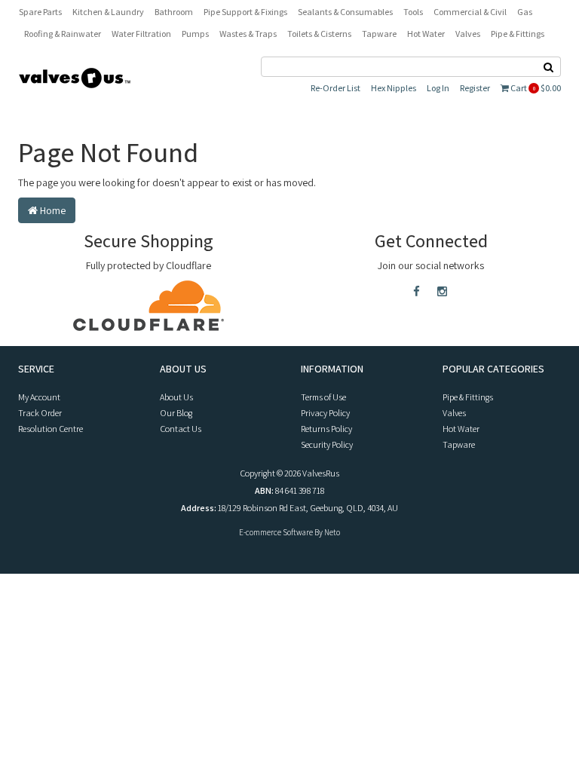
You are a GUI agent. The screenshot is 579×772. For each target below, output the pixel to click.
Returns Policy (326, 428)
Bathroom (174, 11)
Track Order (40, 412)
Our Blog (176, 412)
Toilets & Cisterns (319, 33)
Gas (524, 11)
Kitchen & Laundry (108, 11)
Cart (535, 87)
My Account (39, 397)
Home (52, 210)
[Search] (549, 67)
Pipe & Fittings (517, 33)
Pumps (195, 33)
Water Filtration (141, 33)
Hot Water (426, 33)
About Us (176, 397)
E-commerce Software (276, 532)
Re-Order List (335, 87)
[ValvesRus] (74, 77)
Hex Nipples (393, 87)
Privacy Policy (325, 412)
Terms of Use (323, 397)
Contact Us (180, 428)
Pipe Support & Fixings (245, 11)
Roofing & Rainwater (62, 33)
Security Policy (327, 444)
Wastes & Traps (248, 33)
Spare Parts (40, 11)
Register (475, 87)
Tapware (379, 33)
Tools (413, 11)
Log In (438, 87)
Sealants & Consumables (345, 11)
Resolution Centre (50, 428)
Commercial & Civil (470, 11)
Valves (467, 33)
